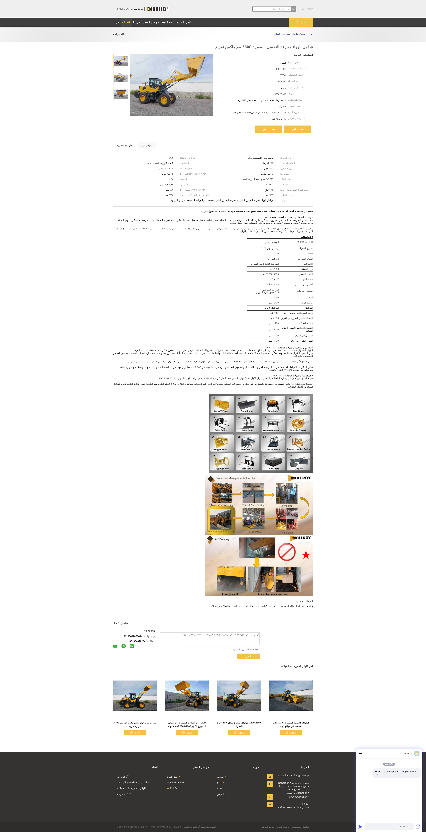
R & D (173, 788)
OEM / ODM (177, 782)
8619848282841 (138, 641)
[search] (293, 9)
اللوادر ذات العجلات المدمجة (132, 782)
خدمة (219, 788)
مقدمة (220, 776)
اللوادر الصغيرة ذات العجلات (131, 788)
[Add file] (418, 826)
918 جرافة (124, 794)
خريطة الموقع (283, 826)
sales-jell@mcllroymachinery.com (298, 805)
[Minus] (360, 753)
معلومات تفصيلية (125, 145)
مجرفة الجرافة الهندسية (292, 606)
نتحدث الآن (301, 22)
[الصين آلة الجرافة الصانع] (156, 9)
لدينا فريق (222, 794)
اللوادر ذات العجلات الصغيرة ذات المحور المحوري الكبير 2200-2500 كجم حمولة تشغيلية (187, 726)
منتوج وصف (147, 145)
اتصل (248, 656)
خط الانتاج (172, 776)
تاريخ (219, 782)
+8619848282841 (133, 636)
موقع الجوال (268, 826)
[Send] (360, 826)
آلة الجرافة (122, 776)
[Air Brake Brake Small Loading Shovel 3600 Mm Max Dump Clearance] (121, 60)
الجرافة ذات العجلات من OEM (226, 606)
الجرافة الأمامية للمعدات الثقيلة (261, 606)
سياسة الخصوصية (301, 826)
